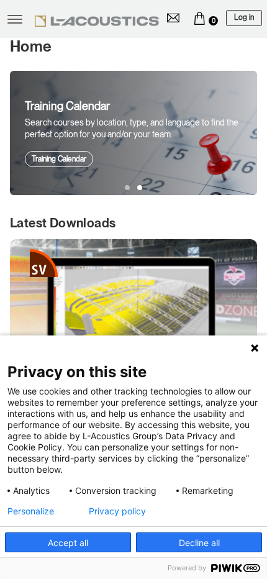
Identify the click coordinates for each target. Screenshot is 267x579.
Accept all (68, 542)
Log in (244, 17)
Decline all (199, 542)
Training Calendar (59, 159)
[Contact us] (173, 18)
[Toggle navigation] (15, 19)
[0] (199, 18)
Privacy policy (117, 511)
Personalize (30, 511)
